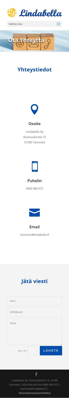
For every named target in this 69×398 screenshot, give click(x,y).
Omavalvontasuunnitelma (34, 393)
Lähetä (51, 351)
